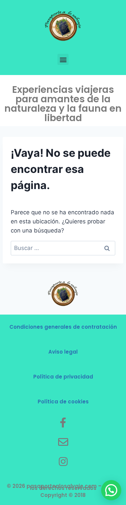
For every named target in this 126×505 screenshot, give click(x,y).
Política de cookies (63, 401)
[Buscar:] (63, 248)
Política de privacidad (63, 376)
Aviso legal (63, 351)
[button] (63, 59)
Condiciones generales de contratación (63, 326)
